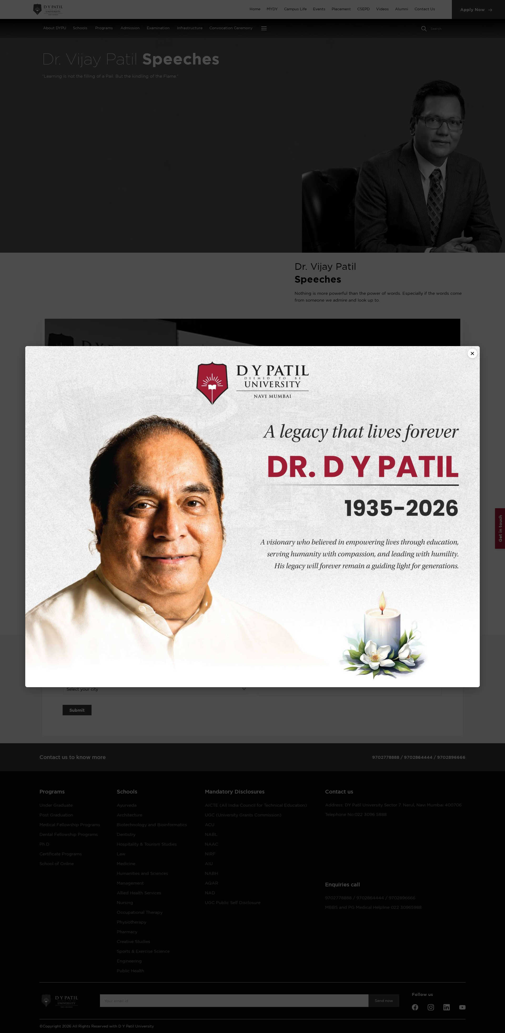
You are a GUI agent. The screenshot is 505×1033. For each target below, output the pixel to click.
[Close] (472, 353)
